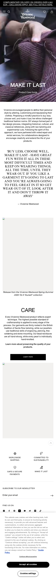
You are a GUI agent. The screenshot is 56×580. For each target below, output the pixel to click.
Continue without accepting (28, 556)
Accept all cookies (28, 565)
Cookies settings (28, 574)
